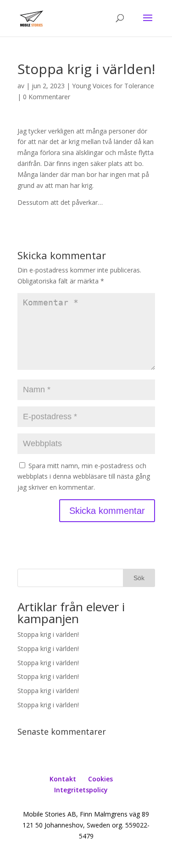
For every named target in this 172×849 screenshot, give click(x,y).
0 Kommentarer (46, 96)
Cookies (100, 778)
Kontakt (63, 778)
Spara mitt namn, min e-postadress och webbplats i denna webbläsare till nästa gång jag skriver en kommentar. (83, 476)
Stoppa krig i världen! (48, 634)
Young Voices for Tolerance (113, 85)
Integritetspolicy (81, 789)
